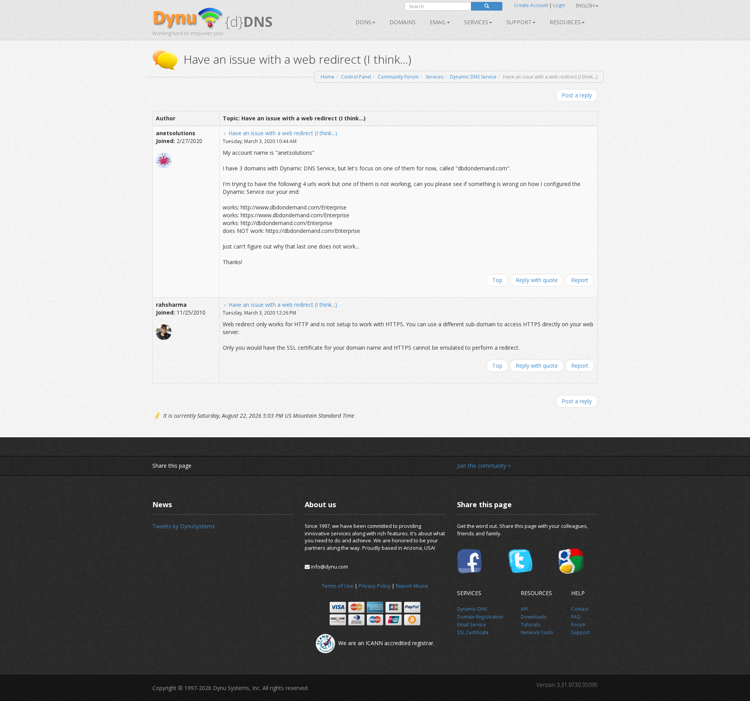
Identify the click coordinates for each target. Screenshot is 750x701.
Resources (565, 22)
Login (559, 5)
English (585, 5)
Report (579, 280)
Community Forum (398, 76)
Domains (402, 22)
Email (438, 22)
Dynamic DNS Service (473, 76)
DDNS (363, 22)
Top (497, 280)
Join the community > (484, 465)
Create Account (531, 5)
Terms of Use (338, 585)
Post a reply (577, 95)
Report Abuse (412, 585)
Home (327, 76)
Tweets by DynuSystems (183, 526)
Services (434, 76)
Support (519, 22)
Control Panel (356, 76)
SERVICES (476, 22)
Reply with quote (537, 280)
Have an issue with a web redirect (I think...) (283, 133)
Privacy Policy (375, 585)
